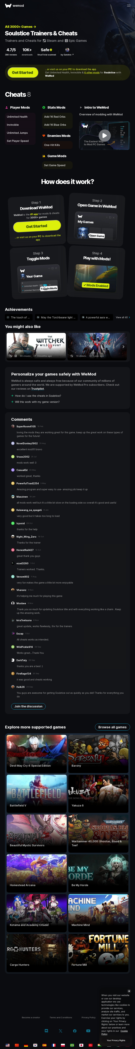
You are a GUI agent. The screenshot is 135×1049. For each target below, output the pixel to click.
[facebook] (75, 1031)
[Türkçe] (91, 1045)
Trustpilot (37, 388)
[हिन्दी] (100, 1045)
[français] (54, 1045)
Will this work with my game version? (37, 401)
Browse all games (112, 727)
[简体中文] (17, 1045)
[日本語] (81, 1045)
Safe (45, 49)
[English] (8, 1045)
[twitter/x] (60, 1031)
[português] (72, 1045)
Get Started (22, 72)
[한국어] (35, 1045)
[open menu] (128, 5)
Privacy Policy (88, 1017)
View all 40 (122, 317)
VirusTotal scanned (46, 54)
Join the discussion (28, 706)
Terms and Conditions (61, 1017)
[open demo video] (104, 135)
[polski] (63, 1045)
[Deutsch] (26, 1045)
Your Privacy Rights (116, 1040)
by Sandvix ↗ (67, 54)
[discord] (46, 1031)
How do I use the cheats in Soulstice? (38, 395)
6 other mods (92, 72)
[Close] (129, 991)
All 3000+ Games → (20, 27)
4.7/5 (11, 49)
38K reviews (11, 54)
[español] (44, 1045)
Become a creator (31, 1017)
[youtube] (88, 1031)
